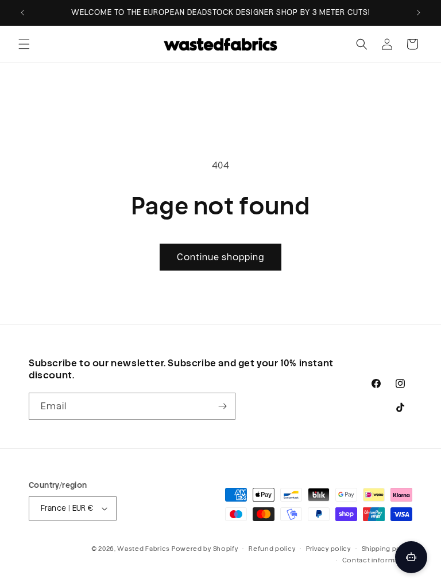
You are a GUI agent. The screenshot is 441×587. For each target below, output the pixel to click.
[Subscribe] (222, 406)
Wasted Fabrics (143, 549)
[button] (24, 44)
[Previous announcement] (22, 12)
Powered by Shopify (205, 549)
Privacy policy (328, 549)
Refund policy (272, 549)
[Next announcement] (418, 12)
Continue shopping (220, 257)
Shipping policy (387, 549)
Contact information (377, 560)
